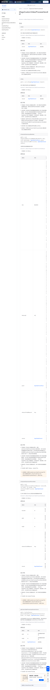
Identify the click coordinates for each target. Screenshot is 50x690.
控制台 (40, 1)
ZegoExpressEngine (6, 18)
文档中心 (11, 2)
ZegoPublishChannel (36, 29)
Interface (3, 37)
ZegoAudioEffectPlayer (6, 27)
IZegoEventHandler (5, 20)
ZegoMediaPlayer (5, 25)
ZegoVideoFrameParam (35, 140)
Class (3, 35)
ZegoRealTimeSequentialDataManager (9, 23)
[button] (8, 9)
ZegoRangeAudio (5, 29)
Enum (3, 39)
